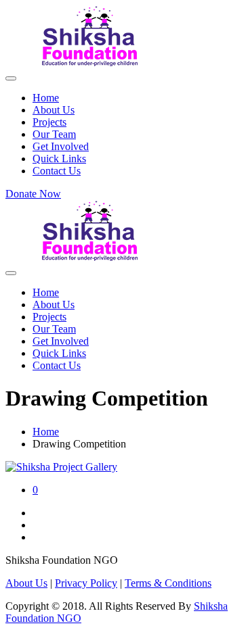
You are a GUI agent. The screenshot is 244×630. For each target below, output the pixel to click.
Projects (49, 122)
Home (46, 97)
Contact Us (57, 170)
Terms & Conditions (168, 583)
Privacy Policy (86, 583)
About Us (54, 110)
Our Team (54, 134)
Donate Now (33, 193)
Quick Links (59, 158)
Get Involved (61, 146)
